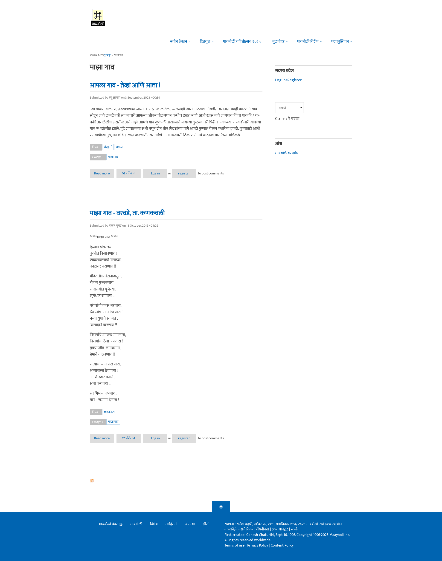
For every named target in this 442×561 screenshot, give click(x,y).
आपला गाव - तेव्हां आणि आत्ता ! (125, 85)
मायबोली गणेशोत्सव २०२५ (242, 41)
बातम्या (190, 524)
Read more (104, 173)
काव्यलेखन (110, 412)
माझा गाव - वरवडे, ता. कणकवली (127, 213)
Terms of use (234, 545)
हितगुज (205, 41)
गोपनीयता (263, 529)
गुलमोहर (278, 41)
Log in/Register (288, 80)
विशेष (154, 524)
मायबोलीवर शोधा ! (288, 153)
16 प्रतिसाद (128, 173)
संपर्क (294, 529)
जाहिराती (171, 524)
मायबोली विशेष (307, 41)
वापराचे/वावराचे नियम (238, 529)
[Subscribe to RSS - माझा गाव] (176, 480)
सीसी (206, 524)
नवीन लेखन (178, 41)
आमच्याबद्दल (280, 529)
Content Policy (282, 545)
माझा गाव (113, 156)
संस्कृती (108, 147)
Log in (155, 173)
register (184, 173)
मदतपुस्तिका (340, 41)
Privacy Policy (258, 545)
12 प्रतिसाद (128, 438)
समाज (119, 147)
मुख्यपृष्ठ (107, 55)
